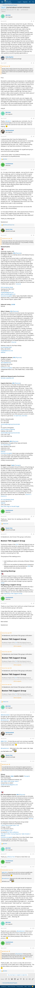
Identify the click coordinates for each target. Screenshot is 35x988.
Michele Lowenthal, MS (7, 378)
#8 (33, 534)
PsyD (12, 465)
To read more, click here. (20, 415)
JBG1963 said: (5, 66)
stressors (3, 11)
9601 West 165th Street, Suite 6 (10, 781)
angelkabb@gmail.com (7, 292)
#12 (33, 761)
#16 (33, 948)
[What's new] (29, 1)
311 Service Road (5, 445)
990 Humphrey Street (7, 287)
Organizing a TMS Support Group (12, 593)
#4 (33, 136)
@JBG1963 (4, 741)
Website (3, 352)
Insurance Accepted (6, 296)
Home (29, 986)
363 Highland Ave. (6, 362)
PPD (17, 544)
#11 (33, 738)
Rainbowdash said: (6, 870)
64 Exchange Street (6, 347)
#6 (33, 235)
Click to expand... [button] (18, 646)
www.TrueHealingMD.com (8, 294)
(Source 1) (28, 494)
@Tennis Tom (11, 857)
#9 (33, 603)
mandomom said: (6, 238)
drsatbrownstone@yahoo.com (9, 784)
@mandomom (5, 720)
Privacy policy (20, 986)
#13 (33, 854)
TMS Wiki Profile (5, 834)
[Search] (33, 1)
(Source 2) (4, 496)
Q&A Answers (26, 834)
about (18, 9)
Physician (18, 253)
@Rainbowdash (5, 715)
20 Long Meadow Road (7, 499)
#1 (33, 21)
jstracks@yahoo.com (6, 830)
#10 (33, 712)
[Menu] (2, 2)
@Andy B (8, 121)
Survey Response (16, 834)
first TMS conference (12, 832)
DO (11, 311)
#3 (33, 118)
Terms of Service (11, 986)
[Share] (31, 21)
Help (25, 986)
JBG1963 (4, 9)
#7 (33, 516)
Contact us (3, 986)
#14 (33, 866)
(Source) (18, 284)
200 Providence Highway (8, 429)
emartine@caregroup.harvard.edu (10, 424)
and (8, 225)
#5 (33, 169)
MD (14, 253)
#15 (33, 928)
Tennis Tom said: (6, 633)
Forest (2, 583)
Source (31, 818)
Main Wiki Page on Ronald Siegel (10, 506)
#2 (33, 63)
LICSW (13, 304)
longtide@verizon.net (7, 350)
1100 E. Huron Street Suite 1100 (10, 825)
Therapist (17, 465)
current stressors (24, 9)
